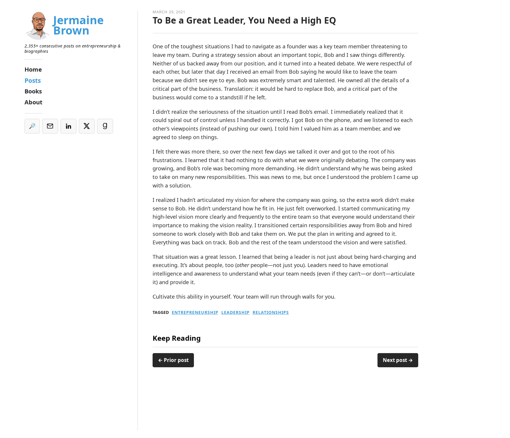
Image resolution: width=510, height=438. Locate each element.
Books (33, 91)
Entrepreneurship (195, 312)
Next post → (398, 360)
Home (33, 69)
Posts (32, 80)
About (33, 102)
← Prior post (173, 360)
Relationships (271, 312)
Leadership (235, 312)
